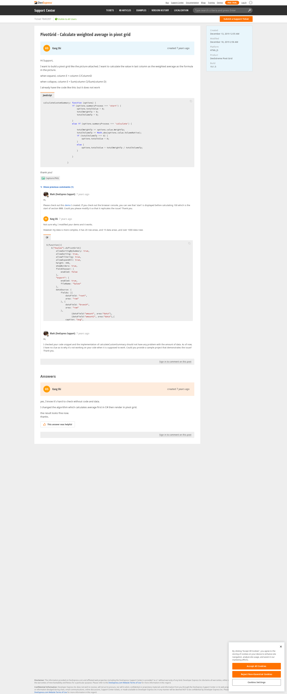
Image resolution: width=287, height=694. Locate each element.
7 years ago (82, 194)
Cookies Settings (257, 682)
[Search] (249, 10)
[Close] (281, 646)
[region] (257, 667)
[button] (191, 101)
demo (68, 205)
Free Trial (232, 2)
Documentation (192, 2)
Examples (141, 10)
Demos (220, 2)
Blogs (203, 2)
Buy (167, 2)
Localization (181, 10)
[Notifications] (251, 3)
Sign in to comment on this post (175, 361)
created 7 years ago (178, 48)
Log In (243, 2)
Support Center (177, 2)
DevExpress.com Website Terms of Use (125, 682)
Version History (160, 10)
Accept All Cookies (256, 666)
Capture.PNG (52, 178)
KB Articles (125, 10)
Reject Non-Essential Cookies (256, 674)
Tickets (110, 10)
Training (211, 2)
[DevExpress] (43, 3)
